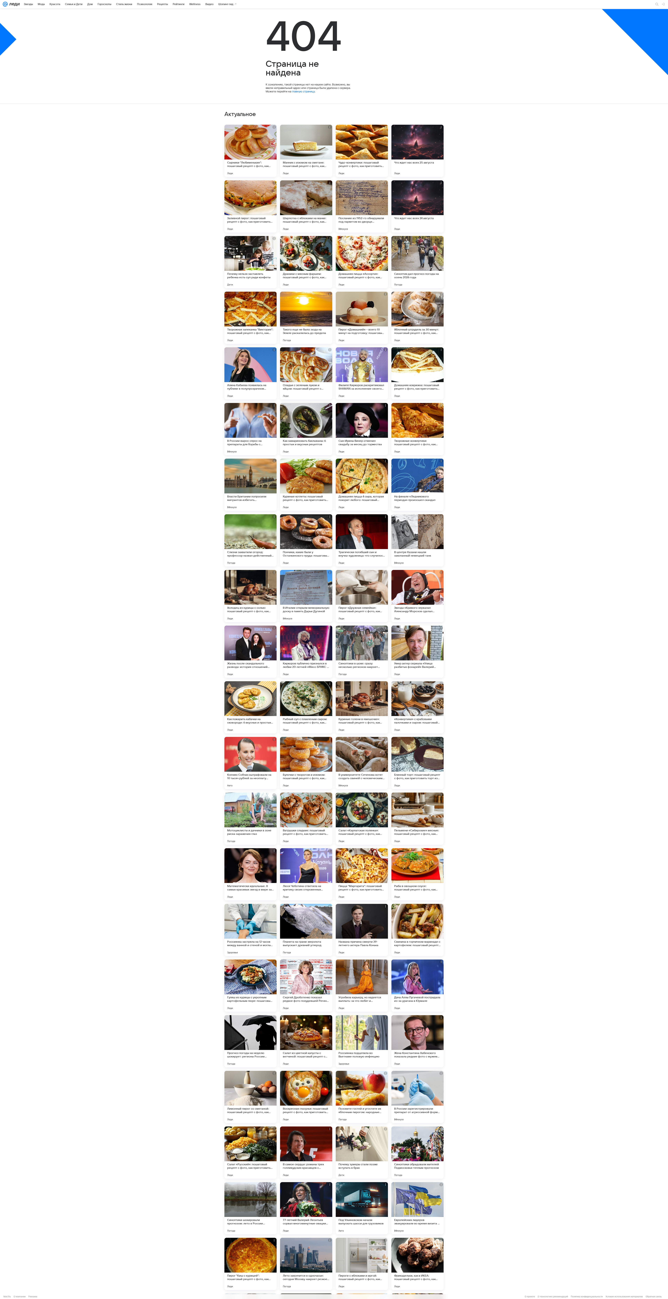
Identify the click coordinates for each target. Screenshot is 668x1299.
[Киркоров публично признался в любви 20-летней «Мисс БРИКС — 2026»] (306, 652)
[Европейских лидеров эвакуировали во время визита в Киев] (417, 1208)
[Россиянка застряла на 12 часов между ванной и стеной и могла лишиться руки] (250, 930)
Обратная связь (654, 1296)
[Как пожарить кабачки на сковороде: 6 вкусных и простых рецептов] (250, 707)
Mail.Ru (7, 1296)
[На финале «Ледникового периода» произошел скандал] (417, 485)
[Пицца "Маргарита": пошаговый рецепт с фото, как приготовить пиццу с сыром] (362, 874)
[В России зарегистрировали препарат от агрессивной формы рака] (417, 1097)
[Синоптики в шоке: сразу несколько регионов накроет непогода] (362, 652)
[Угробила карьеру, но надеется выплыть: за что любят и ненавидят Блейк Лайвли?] (362, 986)
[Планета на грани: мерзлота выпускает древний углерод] (306, 930)
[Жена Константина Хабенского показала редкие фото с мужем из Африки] (417, 1041)
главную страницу (303, 91)
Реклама (32, 1296)
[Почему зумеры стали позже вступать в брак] (362, 1152)
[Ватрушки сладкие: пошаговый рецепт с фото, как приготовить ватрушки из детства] (306, 819)
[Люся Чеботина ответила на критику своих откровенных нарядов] (306, 874)
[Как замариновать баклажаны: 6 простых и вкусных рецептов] (306, 429)
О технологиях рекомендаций (553, 1296)
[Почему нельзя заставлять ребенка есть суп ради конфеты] (250, 262)
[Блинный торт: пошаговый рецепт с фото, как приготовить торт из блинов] (417, 763)
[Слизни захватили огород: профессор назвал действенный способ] (250, 540)
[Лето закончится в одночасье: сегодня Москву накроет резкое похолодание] (306, 1264)
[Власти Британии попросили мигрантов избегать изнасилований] (250, 485)
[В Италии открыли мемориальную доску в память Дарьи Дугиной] (306, 596)
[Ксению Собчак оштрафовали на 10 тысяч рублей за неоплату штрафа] (250, 763)
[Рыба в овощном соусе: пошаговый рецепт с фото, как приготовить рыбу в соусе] (417, 874)
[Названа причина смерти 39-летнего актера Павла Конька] (362, 930)
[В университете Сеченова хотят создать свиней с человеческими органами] (362, 763)
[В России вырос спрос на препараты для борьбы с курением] (250, 429)
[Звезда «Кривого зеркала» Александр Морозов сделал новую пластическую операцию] (417, 596)
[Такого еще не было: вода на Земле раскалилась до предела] (306, 318)
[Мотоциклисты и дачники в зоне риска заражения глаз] (250, 819)
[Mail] (5, 4)
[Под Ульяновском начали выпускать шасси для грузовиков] (362, 1208)
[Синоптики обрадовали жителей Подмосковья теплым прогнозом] (417, 1152)
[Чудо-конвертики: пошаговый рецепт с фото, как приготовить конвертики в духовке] (362, 151)
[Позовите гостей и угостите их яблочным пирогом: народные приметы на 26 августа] (362, 1097)
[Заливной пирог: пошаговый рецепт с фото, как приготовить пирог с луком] (250, 206)
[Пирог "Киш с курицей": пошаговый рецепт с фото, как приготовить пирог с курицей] (250, 1264)
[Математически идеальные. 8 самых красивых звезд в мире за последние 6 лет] (250, 874)
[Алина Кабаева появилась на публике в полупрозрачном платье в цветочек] (250, 373)
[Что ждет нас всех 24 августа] (417, 206)
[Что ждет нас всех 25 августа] (417, 151)
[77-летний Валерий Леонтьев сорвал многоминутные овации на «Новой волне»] (306, 1208)
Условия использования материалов (624, 1296)
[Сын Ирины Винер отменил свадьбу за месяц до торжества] (362, 429)
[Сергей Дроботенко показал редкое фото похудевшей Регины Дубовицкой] (306, 986)
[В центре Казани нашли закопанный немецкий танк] (417, 540)
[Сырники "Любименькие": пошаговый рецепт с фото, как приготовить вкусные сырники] (250, 151)
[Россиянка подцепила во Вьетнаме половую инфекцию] (362, 1041)
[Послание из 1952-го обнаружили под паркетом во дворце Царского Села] (362, 206)
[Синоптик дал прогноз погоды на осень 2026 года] (417, 262)
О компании (20, 1296)
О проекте (530, 1296)
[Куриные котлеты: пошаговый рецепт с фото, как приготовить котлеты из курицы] (306, 485)
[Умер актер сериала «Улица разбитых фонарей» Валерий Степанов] (417, 652)
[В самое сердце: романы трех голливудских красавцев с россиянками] (306, 1152)
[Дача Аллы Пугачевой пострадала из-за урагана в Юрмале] (417, 986)
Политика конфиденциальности (587, 1296)
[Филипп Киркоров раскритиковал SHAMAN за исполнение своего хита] (362, 373)
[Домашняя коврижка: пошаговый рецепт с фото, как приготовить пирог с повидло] (417, 373)
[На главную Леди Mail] (14, 4)
